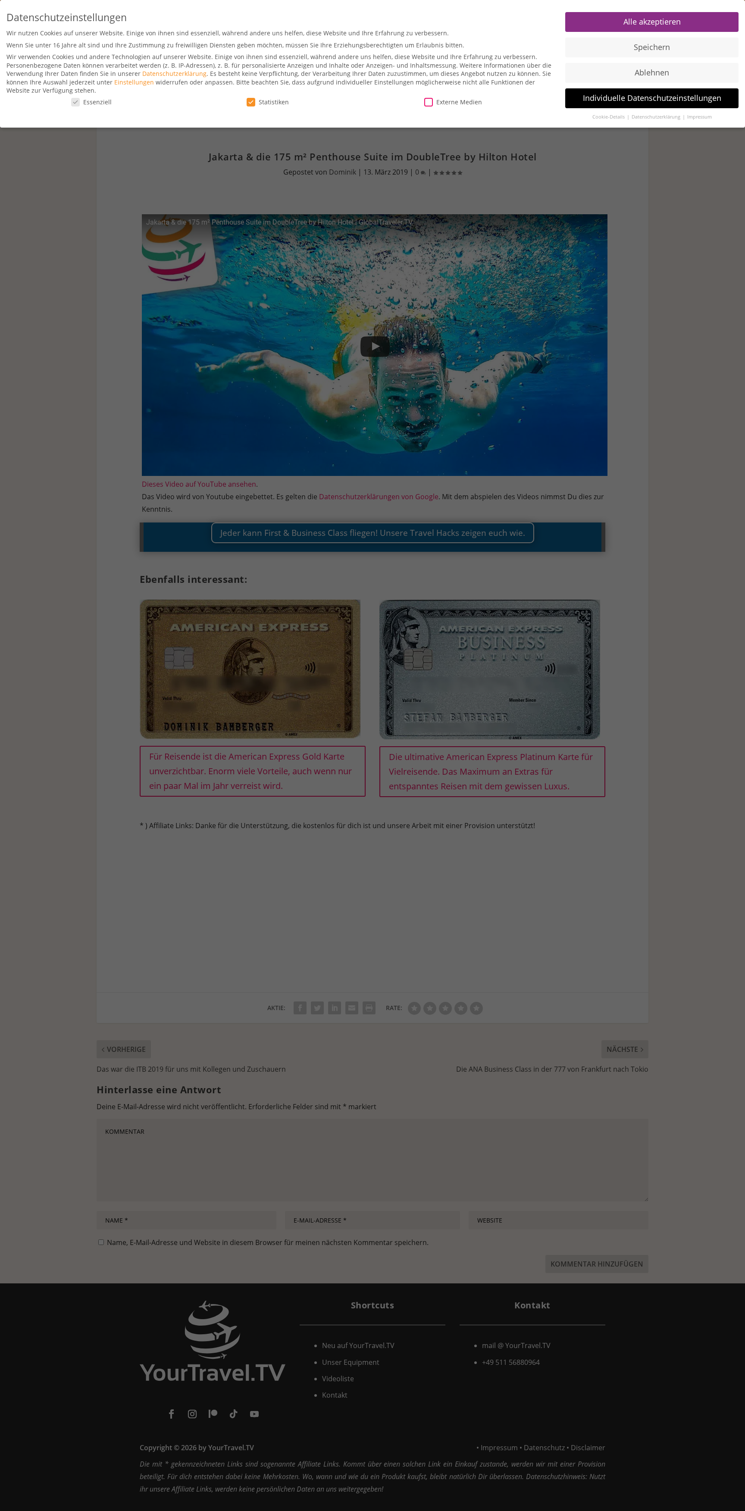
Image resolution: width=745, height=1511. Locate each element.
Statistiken (274, 102)
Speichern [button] (652, 47)
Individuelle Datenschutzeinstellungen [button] (652, 98)
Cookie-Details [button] (609, 117)
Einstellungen (134, 82)
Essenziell (97, 102)
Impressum (699, 117)
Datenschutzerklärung (174, 73)
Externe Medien (459, 102)
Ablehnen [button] (652, 72)
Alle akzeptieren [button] (652, 21)
